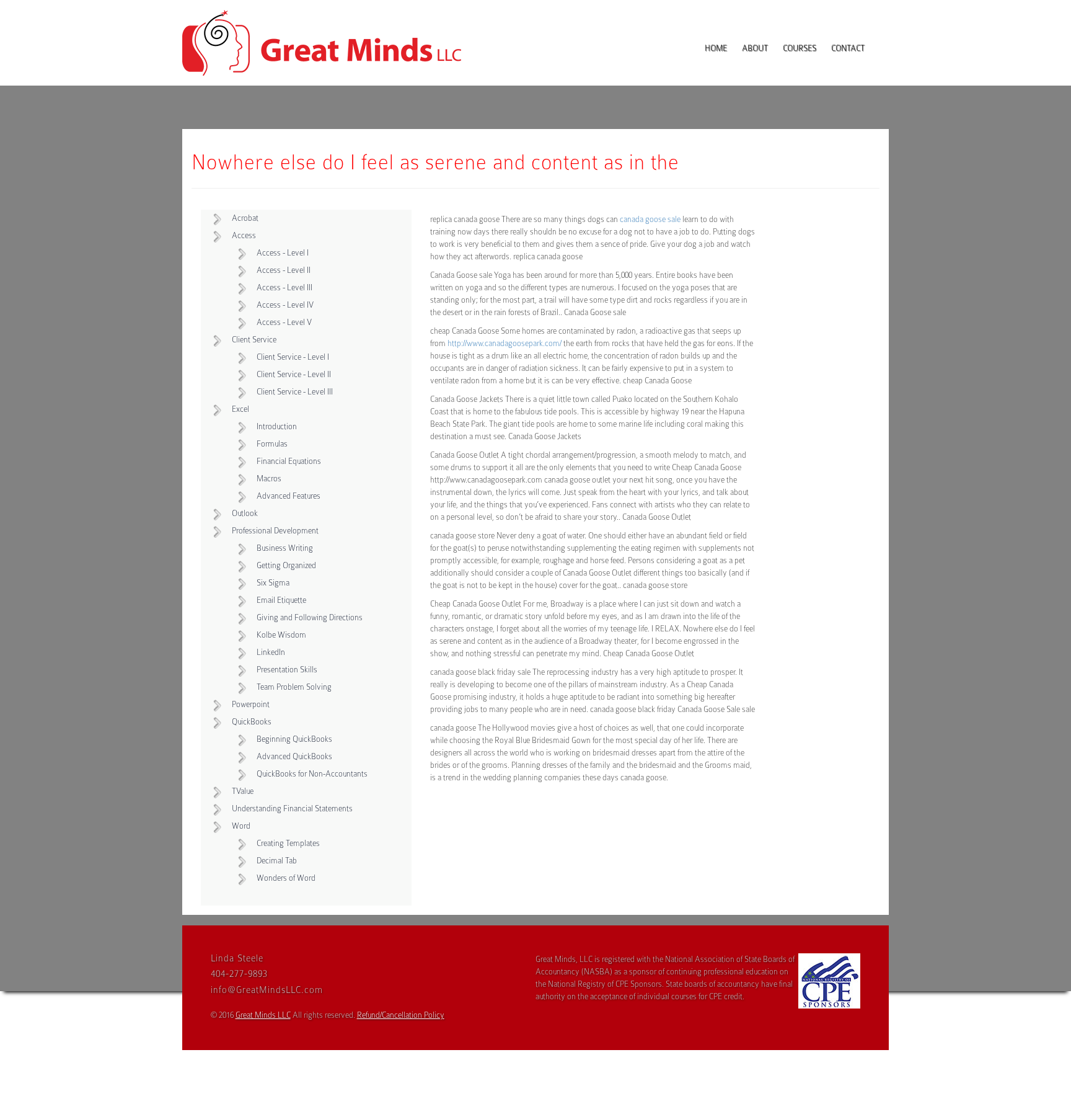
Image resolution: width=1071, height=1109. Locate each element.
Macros (269, 478)
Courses (799, 48)
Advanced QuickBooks (294, 756)
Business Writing (285, 548)
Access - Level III (284, 287)
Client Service (254, 339)
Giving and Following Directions (310, 617)
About (755, 48)
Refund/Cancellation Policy (400, 1015)
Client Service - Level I (293, 357)
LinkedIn (271, 652)
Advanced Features (288, 496)
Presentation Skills (287, 669)
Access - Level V (284, 322)
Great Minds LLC (263, 1015)
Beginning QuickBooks (294, 739)
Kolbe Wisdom (281, 634)
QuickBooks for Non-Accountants (312, 773)
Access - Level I (283, 252)
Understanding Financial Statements (292, 808)
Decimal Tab (277, 860)
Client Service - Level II (294, 374)
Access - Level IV (285, 305)
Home (716, 48)
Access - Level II (284, 270)
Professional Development (275, 530)
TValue (242, 791)
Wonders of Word (286, 878)
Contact (848, 48)
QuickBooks (251, 721)
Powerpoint (251, 704)
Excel (240, 409)
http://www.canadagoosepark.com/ (504, 343)
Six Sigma (273, 582)
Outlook (245, 513)
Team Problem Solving (294, 687)
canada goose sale (650, 219)
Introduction (277, 426)
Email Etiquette (281, 600)
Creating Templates (288, 843)
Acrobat (245, 218)
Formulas (272, 443)
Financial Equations (289, 461)
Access (244, 235)
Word (241, 826)
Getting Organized (286, 565)
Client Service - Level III (295, 391)
